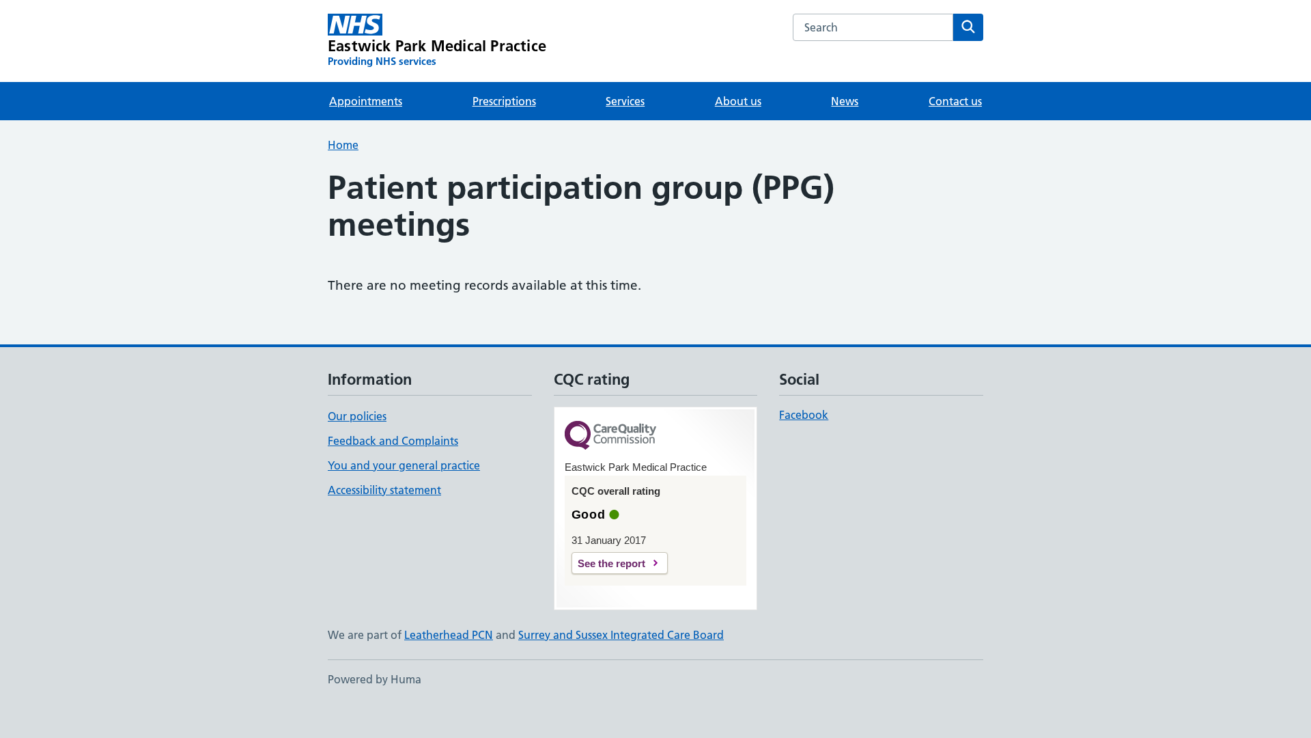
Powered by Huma (374, 679)
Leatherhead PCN (448, 635)
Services (625, 101)
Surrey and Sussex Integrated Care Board (621, 635)
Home (343, 145)
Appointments (365, 101)
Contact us (955, 101)
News (844, 101)
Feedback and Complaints (393, 441)
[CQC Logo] (610, 436)
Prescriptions (504, 101)
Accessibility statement (384, 490)
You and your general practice (404, 465)
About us (738, 101)
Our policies (357, 416)
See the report (611, 563)
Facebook (803, 415)
